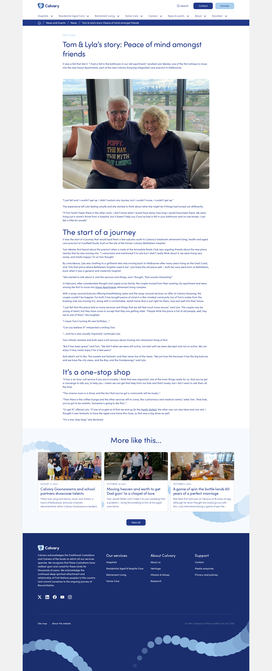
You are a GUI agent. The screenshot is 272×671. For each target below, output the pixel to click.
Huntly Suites (148, 409)
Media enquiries (204, 568)
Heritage (156, 568)
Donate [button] (225, 5)
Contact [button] (203, 5)
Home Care (112, 581)
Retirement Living (116, 574)
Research (156, 581)
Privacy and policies (206, 574)
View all (136, 522)
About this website (61, 623)
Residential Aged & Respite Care (124, 568)
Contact (199, 562)
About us (156, 562)
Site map (42, 623)
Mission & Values (160, 574)
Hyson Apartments (105, 287)
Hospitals (111, 562)
